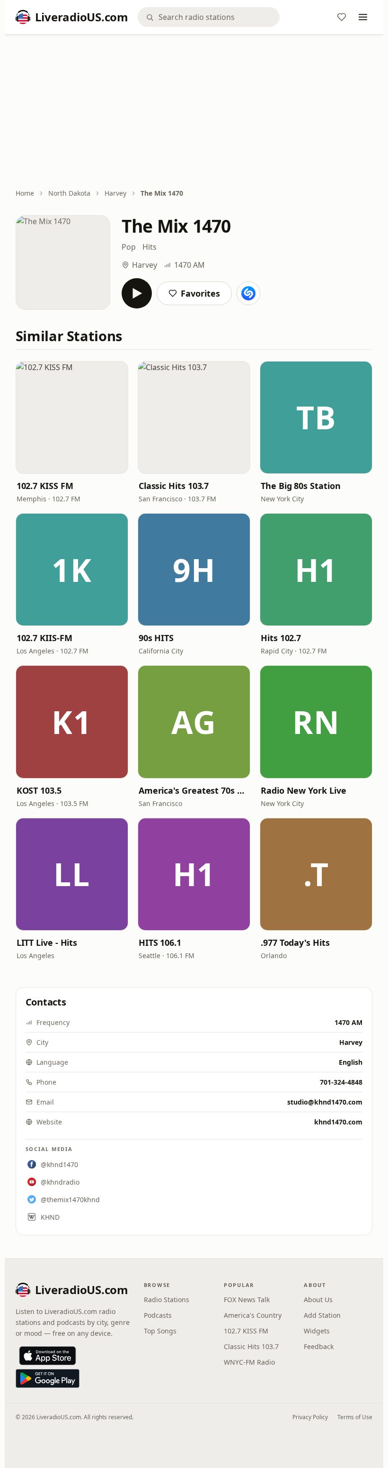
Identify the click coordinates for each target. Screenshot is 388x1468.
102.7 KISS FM (45, 485)
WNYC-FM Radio (249, 1362)
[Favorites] (342, 17)
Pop (129, 247)
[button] (72, 417)
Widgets (317, 1330)
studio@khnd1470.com (324, 1101)
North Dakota (69, 193)
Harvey (115, 193)
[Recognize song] (248, 293)
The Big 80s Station (300, 485)
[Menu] (362, 17)
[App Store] (47, 1355)
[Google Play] (47, 1378)
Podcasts (158, 1315)
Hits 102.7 (281, 637)
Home (25, 193)
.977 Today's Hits (295, 942)
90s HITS (156, 637)
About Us (318, 1299)
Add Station (322, 1315)
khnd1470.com (338, 1121)
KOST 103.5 (39, 790)
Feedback (319, 1346)
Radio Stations (166, 1299)
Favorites (200, 293)
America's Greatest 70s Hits (194, 790)
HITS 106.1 (160, 942)
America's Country (253, 1315)
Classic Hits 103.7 (174, 485)
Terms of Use (354, 1417)
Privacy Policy (310, 1417)
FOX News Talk (247, 1299)
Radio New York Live (303, 790)
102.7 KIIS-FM (44, 637)
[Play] (137, 293)
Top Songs (160, 1330)
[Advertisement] (194, 112)
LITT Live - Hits (47, 942)
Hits (149, 247)
